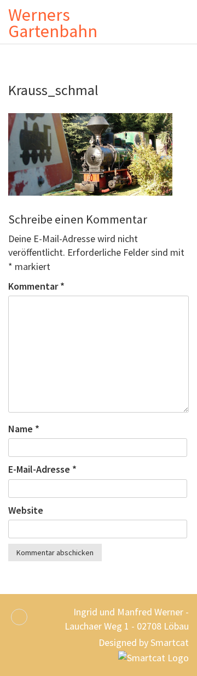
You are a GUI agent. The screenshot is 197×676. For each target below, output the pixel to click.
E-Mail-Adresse (42, 469)
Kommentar (36, 286)
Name (23, 428)
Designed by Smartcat (144, 642)
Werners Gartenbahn (52, 23)
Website (25, 510)
